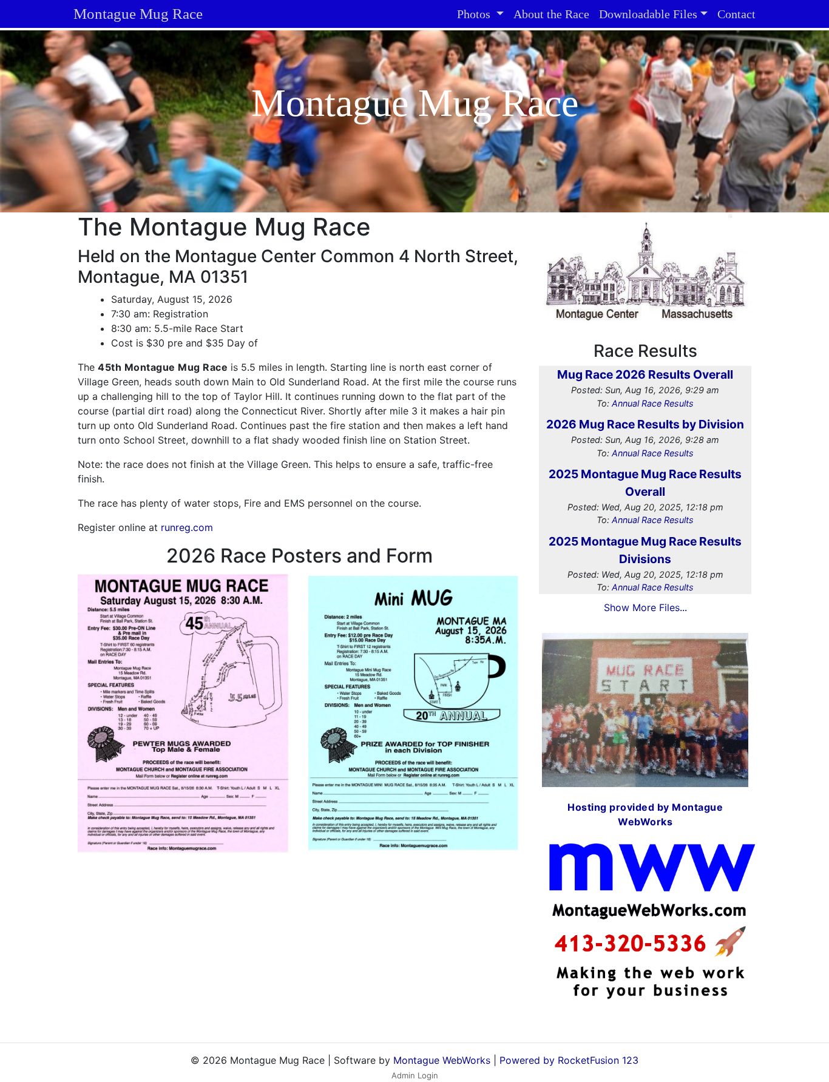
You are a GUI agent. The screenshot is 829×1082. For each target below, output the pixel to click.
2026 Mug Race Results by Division (645, 424)
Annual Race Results (653, 403)
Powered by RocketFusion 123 (568, 1060)
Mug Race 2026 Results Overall (645, 374)
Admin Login (414, 1075)
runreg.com (187, 527)
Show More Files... (645, 607)
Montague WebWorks (441, 1060)
